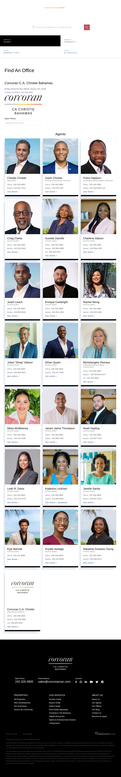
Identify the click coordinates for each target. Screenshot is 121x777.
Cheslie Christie (16, 177)
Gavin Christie (53, 177)
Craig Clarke (14, 238)
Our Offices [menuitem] (97, 706)
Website (64, 502)
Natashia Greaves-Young (98, 548)
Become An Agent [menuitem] (99, 716)
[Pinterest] (102, 682)
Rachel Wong (91, 302)
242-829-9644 (20, 312)
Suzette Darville (54, 238)
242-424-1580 (20, 438)
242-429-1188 (96, 312)
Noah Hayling (91, 428)
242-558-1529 (96, 248)
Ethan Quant (52, 362)
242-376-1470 (20, 499)
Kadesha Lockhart (56, 488)
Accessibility (27, 734)
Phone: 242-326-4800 (24, 92)
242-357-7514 (20, 188)
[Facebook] (76, 682)
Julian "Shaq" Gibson (20, 362)
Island (7, 42)
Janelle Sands (91, 488)
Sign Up (108, 3)
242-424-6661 (20, 248)
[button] (87, 27)
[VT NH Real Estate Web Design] (105, 733)
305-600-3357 (55, 252)
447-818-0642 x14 (97, 188)
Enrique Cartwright (56, 302)
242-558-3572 (96, 559)
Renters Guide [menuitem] (55, 699)
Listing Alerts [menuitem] (54, 723)
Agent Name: (10, 119)
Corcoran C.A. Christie (20, 609)
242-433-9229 (58, 559)
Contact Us (10, 92)
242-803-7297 (58, 438)
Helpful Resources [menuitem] (57, 716)
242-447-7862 (58, 373)
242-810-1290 (58, 312)
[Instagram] (81, 682)
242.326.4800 (24, 680)
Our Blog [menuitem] (95, 710)
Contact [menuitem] (96, 7)
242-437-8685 (19, 556)
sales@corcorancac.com (54, 680)
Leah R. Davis (15, 488)
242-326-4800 (19, 185)
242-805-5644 (58, 499)
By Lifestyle (70, 53)
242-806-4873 (20, 373)
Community (69, 42)
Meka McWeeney (17, 428)
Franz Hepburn (92, 177)
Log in (115, 3)
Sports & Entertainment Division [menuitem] (62, 720)
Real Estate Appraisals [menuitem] (58, 710)
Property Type (11, 53)
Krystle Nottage (54, 548)
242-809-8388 (58, 248)
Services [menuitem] (24, 7)
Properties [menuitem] (10, 7)
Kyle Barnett (14, 548)
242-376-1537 (58, 188)
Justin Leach (14, 302)
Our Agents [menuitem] (96, 703)
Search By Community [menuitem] (23, 710)
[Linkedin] (86, 682)
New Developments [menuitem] (22, 703)
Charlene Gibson (93, 238)
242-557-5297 (96, 499)
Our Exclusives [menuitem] (20, 706)
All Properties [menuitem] (19, 699)
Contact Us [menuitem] (96, 713)
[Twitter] (97, 682)
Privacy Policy (11, 734)
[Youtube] (91, 682)
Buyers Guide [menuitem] (54, 703)
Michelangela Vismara (96, 362)
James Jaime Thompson (60, 428)
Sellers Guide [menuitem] (54, 706)
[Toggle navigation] (116, 7)
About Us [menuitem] (83, 7)
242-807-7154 (96, 438)
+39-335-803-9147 (98, 375)
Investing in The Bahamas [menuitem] (60, 713)
